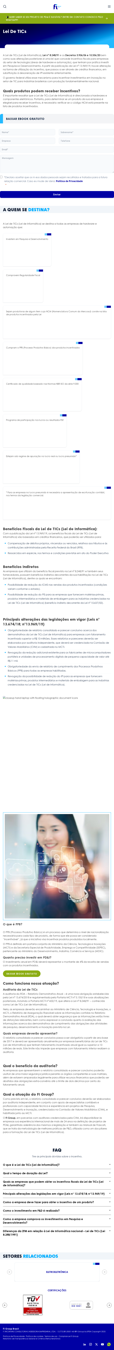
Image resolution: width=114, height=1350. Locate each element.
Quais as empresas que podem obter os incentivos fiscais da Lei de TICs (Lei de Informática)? (53, 1183)
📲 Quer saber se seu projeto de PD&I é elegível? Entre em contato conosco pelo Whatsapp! (54, 18)
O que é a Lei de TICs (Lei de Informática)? (31, 1165)
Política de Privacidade (69, 181)
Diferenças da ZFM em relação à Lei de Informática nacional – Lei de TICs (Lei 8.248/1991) (54, 1233)
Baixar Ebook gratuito (22, 973)
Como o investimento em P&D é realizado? (31, 1210)
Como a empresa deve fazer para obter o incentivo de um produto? (48, 1202)
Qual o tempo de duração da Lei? (25, 1173)
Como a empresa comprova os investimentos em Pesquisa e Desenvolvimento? (43, 1221)
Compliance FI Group (69, 1336)
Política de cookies (34, 1336)
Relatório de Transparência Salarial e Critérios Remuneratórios (31, 1339)
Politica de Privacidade (14, 1336)
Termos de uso (51, 1336)
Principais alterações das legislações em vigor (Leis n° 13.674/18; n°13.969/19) (53, 1194)
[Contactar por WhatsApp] (109, 1344)
